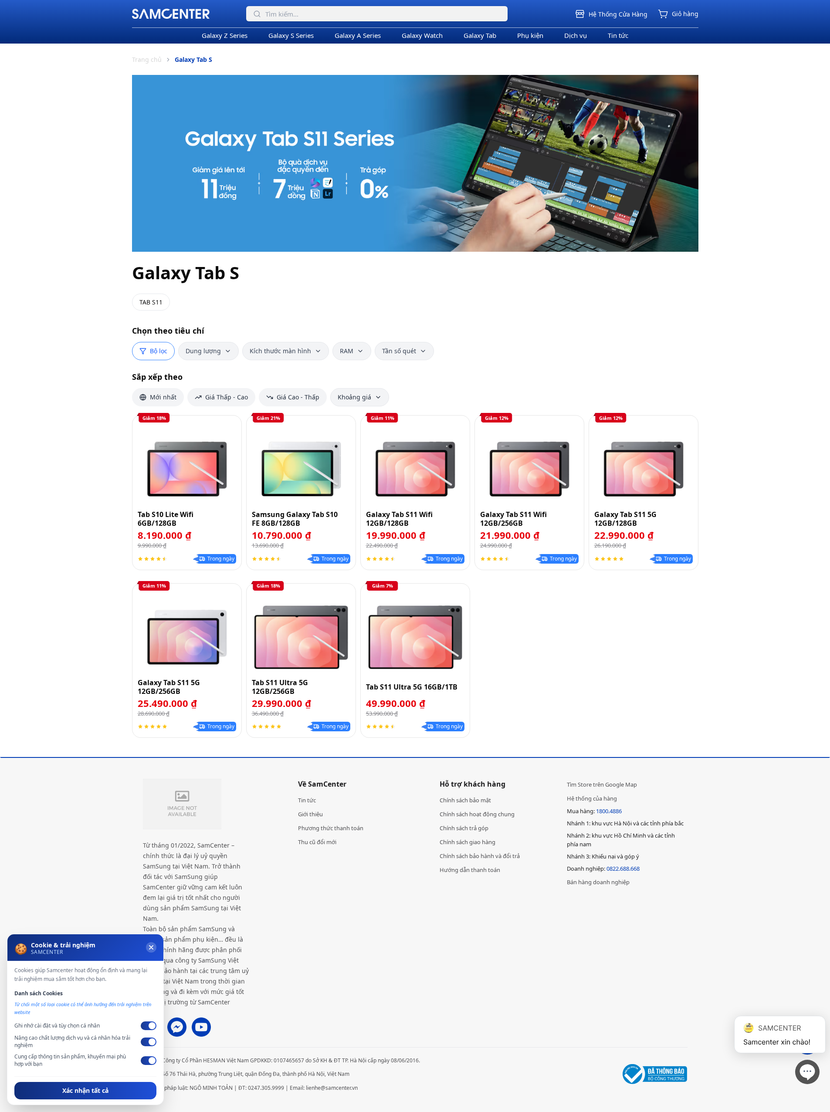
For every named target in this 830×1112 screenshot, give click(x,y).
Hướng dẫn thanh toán (470, 870)
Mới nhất (163, 397)
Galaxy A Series (358, 35)
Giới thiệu (310, 814)
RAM (346, 351)
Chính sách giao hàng (467, 842)
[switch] (148, 1025)
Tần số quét (399, 351)
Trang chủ (147, 59)
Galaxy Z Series (224, 35)
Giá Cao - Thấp (298, 397)
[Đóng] (151, 947)
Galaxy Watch (422, 35)
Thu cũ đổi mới (317, 842)
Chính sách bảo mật (465, 800)
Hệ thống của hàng (592, 798)
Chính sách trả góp (464, 828)
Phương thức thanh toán (330, 828)
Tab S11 (151, 302)
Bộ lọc (158, 351)
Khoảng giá (354, 397)
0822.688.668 (623, 868)
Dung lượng (203, 351)
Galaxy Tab (480, 35)
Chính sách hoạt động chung (477, 814)
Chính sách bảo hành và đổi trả (480, 856)
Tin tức (618, 35)
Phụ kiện (530, 35)
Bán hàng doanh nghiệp (598, 882)
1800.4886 (609, 811)
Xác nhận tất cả (85, 1090)
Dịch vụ (575, 35)
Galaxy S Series (291, 35)
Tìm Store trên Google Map (602, 784)
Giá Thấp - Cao (226, 397)
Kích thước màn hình (280, 351)
